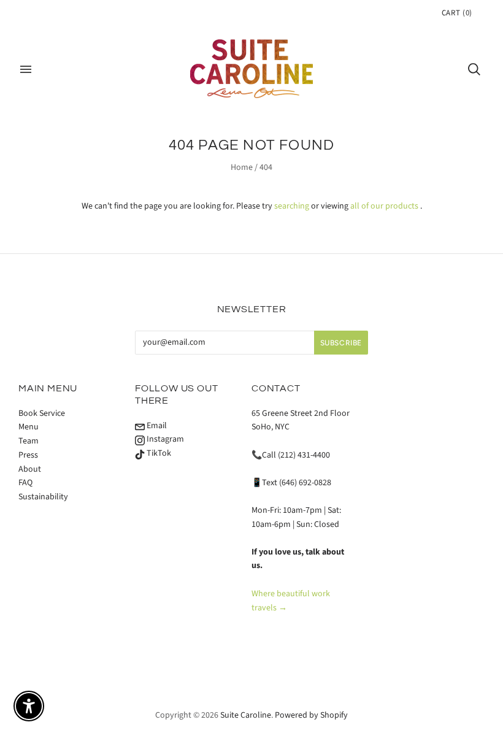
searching (291, 206)
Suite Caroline (245, 715)
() (457, 12)
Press (28, 455)
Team (28, 441)
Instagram (164, 439)
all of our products (384, 206)
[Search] (474, 69)
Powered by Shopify (311, 715)
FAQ (25, 483)
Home (242, 167)
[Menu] (25, 69)
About (29, 469)
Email (156, 426)
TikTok (158, 453)
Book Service (41, 413)
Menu (28, 427)
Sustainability (43, 497)
